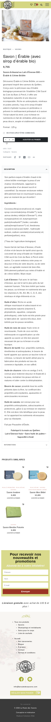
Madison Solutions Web (25, 716)
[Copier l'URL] (34, 157)
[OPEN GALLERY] (25, 25)
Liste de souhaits (25, 633)
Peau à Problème (8, 487)
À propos (22, 647)
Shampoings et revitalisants (29, 628)
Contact (21, 650)
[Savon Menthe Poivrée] (13, 512)
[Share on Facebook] (15, 157)
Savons (18, 49)
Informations (10, 445)
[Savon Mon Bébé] (37, 475)
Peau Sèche (20, 487)
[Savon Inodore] (13, 475)
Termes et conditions (26, 653)
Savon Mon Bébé (38, 492)
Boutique (7, 49)
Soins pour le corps (26, 630)
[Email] (29, 157)
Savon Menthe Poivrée (13, 527)
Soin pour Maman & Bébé (38, 489)
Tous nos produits (21, 622)
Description (9, 169)
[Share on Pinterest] (20, 157)
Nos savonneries (25, 641)
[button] (41, 5)
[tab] (25, 169)
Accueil (17, 639)
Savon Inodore (13, 492)
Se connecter (25, 704)
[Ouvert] (47, 4)
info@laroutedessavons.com (25, 687)
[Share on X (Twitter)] (24, 157)
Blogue (21, 644)
